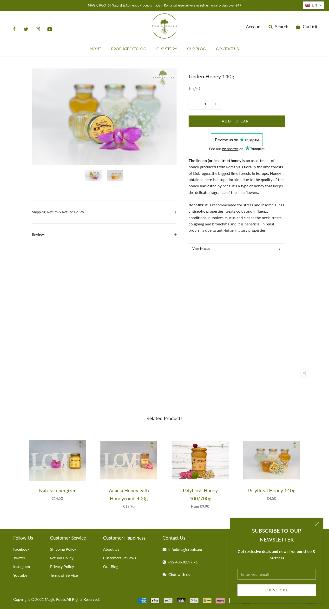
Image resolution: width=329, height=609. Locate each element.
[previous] (15, 468)
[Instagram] (38, 28)
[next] (314, 468)
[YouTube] (49, 28)
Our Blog (110, 566)
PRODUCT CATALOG (128, 49)
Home (95, 49)
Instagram (21, 566)
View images (201, 248)
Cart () (308, 26)
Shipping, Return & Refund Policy (58, 212)
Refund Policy (61, 557)
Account (254, 26)
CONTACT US (227, 49)
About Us (111, 549)
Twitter (19, 557)
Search (280, 26)
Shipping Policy (63, 549)
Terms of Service (64, 575)
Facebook (21, 549)
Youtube (20, 575)
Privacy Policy (62, 566)
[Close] (317, 523)
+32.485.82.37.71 (183, 562)
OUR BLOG (196, 49)
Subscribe (277, 590)
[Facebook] (14, 28)
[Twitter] (26, 28)
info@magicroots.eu (185, 549)
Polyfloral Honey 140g (271, 490)
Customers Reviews (119, 557)
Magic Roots (55, 599)
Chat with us (179, 574)
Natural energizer (57, 490)
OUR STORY (166, 49)
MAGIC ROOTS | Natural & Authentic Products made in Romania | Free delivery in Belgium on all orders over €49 (164, 5)
